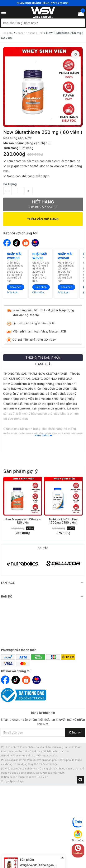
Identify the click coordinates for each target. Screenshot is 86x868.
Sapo (21, 781)
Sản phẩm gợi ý (20, 471)
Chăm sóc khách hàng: (42, 3)
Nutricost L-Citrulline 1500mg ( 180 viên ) (63, 521)
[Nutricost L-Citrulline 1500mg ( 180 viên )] (63, 496)
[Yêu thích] (75, 54)
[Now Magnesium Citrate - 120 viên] (22, 496)
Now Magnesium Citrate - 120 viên (22, 521)
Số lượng (10, 184)
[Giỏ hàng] (80, 14)
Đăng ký (75, 732)
